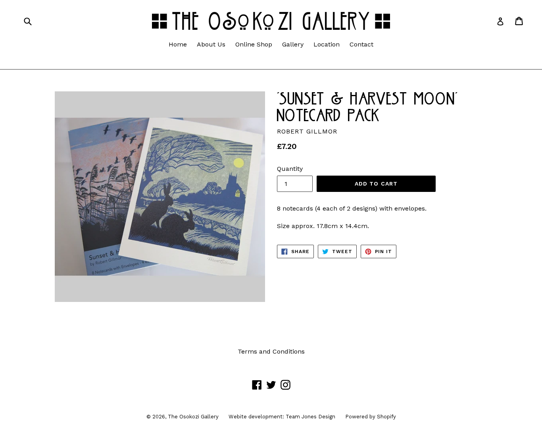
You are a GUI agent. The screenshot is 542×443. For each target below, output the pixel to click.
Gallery (293, 44)
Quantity (290, 168)
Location (326, 44)
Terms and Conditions (271, 351)
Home (178, 44)
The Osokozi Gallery (193, 417)
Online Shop (253, 44)
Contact (361, 44)
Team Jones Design (310, 417)
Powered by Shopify (370, 417)
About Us (211, 44)
